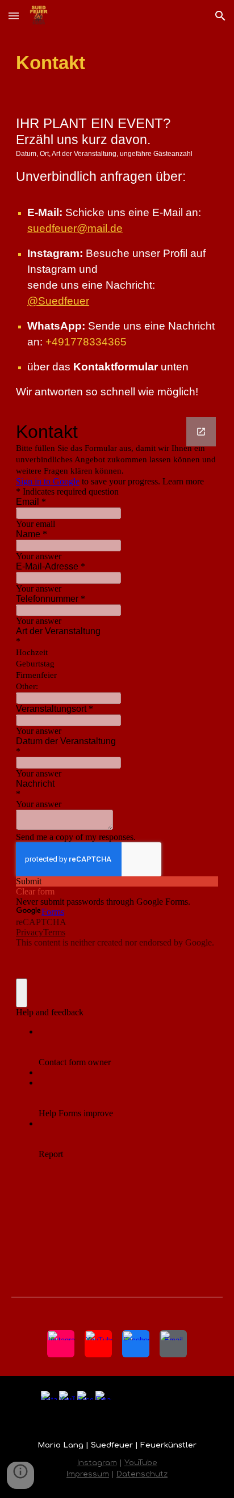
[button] (13, 15)
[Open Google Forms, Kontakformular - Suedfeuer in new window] (201, 431)
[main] (117, 63)
